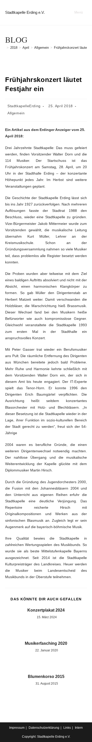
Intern (79, 727)
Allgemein (16, 113)
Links (67, 727)
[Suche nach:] (85, 12)
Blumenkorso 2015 (46, 676)
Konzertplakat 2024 (46, 610)
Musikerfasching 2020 (46, 643)
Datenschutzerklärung (44, 727)
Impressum (17, 727)
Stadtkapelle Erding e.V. (25, 12)
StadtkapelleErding (24, 106)
